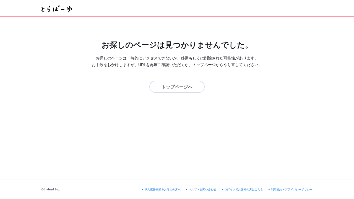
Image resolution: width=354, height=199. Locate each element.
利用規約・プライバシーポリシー (292, 189)
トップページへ (177, 87)
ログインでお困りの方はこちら (243, 189)
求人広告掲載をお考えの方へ (163, 189)
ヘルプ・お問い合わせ (202, 189)
